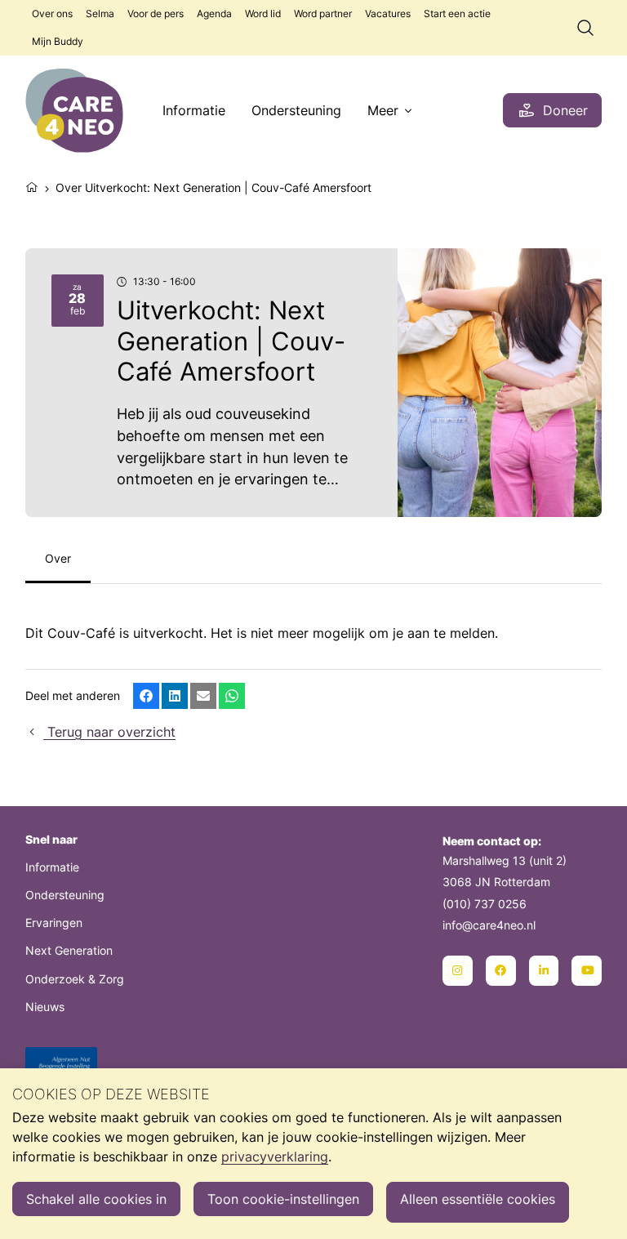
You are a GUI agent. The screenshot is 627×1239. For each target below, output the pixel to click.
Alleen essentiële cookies (477, 1199)
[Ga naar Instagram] (457, 971)
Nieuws (44, 1007)
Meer (382, 110)
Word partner (323, 13)
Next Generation (69, 950)
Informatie (193, 110)
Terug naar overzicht (109, 732)
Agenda (214, 13)
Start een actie (457, 13)
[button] (146, 696)
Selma (100, 13)
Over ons (52, 13)
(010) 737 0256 (484, 904)
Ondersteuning (296, 110)
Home (31, 185)
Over (58, 558)
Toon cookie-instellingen (283, 1199)
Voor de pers (155, 13)
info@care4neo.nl (489, 925)
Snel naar (51, 839)
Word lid (263, 13)
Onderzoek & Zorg (74, 979)
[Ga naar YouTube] (586, 971)
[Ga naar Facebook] (501, 971)
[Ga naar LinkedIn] (544, 971)
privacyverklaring (274, 1156)
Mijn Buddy (57, 41)
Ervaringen (53, 922)
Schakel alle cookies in (96, 1199)
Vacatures (388, 13)
